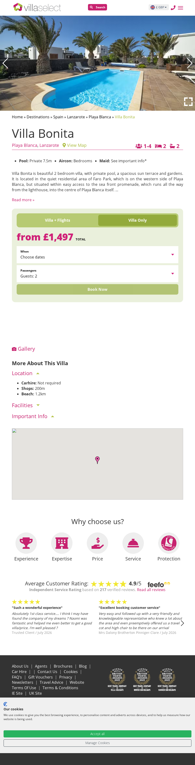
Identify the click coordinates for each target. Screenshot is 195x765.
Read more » (23, 199)
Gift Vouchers (41, 677)
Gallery (25, 348)
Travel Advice (52, 682)
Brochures (63, 666)
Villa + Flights (57, 220)
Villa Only (137, 220)
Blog (83, 666)
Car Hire (20, 671)
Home (17, 117)
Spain (58, 117)
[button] (5, 63)
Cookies (71, 671)
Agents (41, 666)
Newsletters (23, 682)
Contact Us (48, 671)
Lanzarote (76, 117)
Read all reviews (151, 589)
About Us (20, 666)
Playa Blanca (100, 117)
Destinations (38, 117)
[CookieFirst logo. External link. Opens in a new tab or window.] (5, 704)
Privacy (66, 677)
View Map (76, 145)
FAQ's (17, 677)
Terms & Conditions (60, 687)
